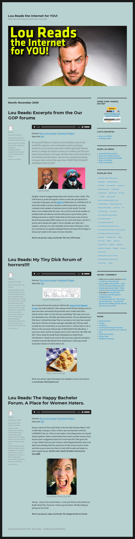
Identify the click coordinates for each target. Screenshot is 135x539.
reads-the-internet (104, 248)
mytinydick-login (17, 296)
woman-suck (15, 457)
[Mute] (83, 127)
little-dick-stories (14, 294)
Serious (23, 140)
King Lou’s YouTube (106, 162)
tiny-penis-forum (13, 323)
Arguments (12, 138)
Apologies (101, 182)
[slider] (87, 127)
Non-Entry (101, 241)
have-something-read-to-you (108, 200)
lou (123, 207)
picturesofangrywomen (16, 446)
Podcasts (11, 140)
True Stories (22, 325)
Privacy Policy (104, 336)
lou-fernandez (103, 211)
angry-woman (13, 428)
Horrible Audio (103, 204)
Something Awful (105, 138)
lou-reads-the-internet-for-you (108, 226)
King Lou (11, 132)
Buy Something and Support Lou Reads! (112, 115)
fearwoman (18, 432)
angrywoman (12, 430)
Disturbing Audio (14, 290)
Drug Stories (102, 193)
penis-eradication (14, 299)
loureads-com (111, 237)
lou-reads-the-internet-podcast (108, 233)
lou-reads (113, 211)
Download (62, 133)
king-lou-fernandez (104, 207)
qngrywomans (19, 448)
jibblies (60, 202)
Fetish (102, 196)
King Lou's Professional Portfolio (110, 158)
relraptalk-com (13, 450)
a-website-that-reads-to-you (107, 178)
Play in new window (47, 133)
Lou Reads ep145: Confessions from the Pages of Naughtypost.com (109, 295)
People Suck (102, 244)
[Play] (35, 127)
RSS (42, 136)
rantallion (120, 244)
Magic (120, 237)
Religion (115, 248)
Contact (101, 323)
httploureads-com (116, 204)
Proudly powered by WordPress (54, 529)
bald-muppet (12, 143)
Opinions (116, 241)
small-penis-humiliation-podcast (15, 319)
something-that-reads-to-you (108, 259)
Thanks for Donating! (106, 339)
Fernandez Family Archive (108, 154)
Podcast (15, 154)
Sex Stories (17, 285)
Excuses (121, 193)
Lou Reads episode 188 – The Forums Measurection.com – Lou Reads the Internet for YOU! (112, 301)
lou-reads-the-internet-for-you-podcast (111, 230)
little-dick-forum (18, 292)
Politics (17, 140)
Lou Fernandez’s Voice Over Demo (111, 328)
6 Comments (12, 464)
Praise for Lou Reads (106, 334)
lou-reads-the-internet (105, 222)
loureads (101, 237)
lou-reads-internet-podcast (107, 215)
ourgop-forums (13, 152)
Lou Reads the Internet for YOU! (32, 16)
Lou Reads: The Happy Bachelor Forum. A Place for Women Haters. (46, 400)
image (19, 145)
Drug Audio (115, 189)
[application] (61, 127)
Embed (71, 133)
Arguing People (112, 182)
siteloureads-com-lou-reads (107, 255)
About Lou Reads (105, 321)
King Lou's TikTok (105, 136)
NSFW (10, 285)
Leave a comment (14, 159)
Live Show (116, 207)
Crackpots (19, 138)
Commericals (110, 185)
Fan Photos (103, 325)
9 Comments (12, 328)
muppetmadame (14, 150)
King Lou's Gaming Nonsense (109, 156)
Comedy (101, 185)
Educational (113, 193)
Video (110, 263)
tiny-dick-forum (19, 321)
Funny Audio (12, 145)
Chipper (102, 288)
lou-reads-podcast (104, 219)
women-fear (17, 461)
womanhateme (13, 459)
